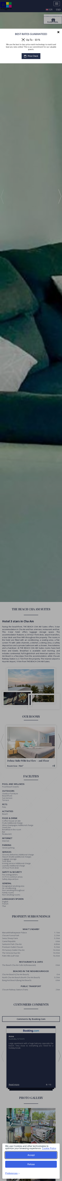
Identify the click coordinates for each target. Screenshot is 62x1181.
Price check (32, 56)
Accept (31, 1155)
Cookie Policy (49, 1148)
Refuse (31, 1164)
